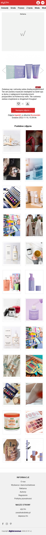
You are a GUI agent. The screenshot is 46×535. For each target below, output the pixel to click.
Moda (37, 8)
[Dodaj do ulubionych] (18, 104)
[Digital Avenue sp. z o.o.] (15, 531)
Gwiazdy (4, 8)
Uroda (13, 8)
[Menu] (42, 2)
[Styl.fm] (6, 2)
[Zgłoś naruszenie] (27, 104)
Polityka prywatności (23, 498)
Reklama (23, 488)
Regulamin (23, 495)
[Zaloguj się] (38, 2)
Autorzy (23, 492)
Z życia (30, 8)
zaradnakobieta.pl (23, 512)
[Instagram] (7, 524)
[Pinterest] (11, 524)
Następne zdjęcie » (23, 110)
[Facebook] (3, 524)
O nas (23, 482)
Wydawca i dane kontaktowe (23, 485)
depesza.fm (23, 516)
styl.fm (23, 509)
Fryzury (21, 8)
